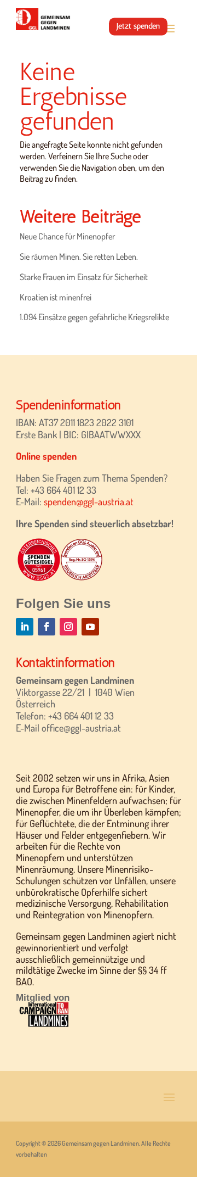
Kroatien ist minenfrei (55, 297)
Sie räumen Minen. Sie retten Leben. (79, 256)
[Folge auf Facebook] (46, 626)
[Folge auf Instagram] (68, 626)
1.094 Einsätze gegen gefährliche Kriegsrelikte (94, 316)
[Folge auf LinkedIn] (24, 626)
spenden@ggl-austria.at (89, 501)
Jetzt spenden (138, 26)
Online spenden (46, 456)
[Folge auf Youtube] (90, 626)
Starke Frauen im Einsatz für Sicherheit (84, 276)
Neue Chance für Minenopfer (67, 236)
